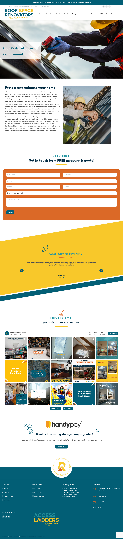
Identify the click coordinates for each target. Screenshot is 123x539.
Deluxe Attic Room (39, 496)
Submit (10, 212)
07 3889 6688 (45, 6)
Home (6, 488)
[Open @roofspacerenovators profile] (7, 333)
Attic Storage (38, 492)
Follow (114, 333)
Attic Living (37, 488)
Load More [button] (55, 408)
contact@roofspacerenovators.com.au (109, 502)
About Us (6, 492)
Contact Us (7, 500)
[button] (22, 270)
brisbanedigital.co (41, 536)
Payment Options (9, 496)
